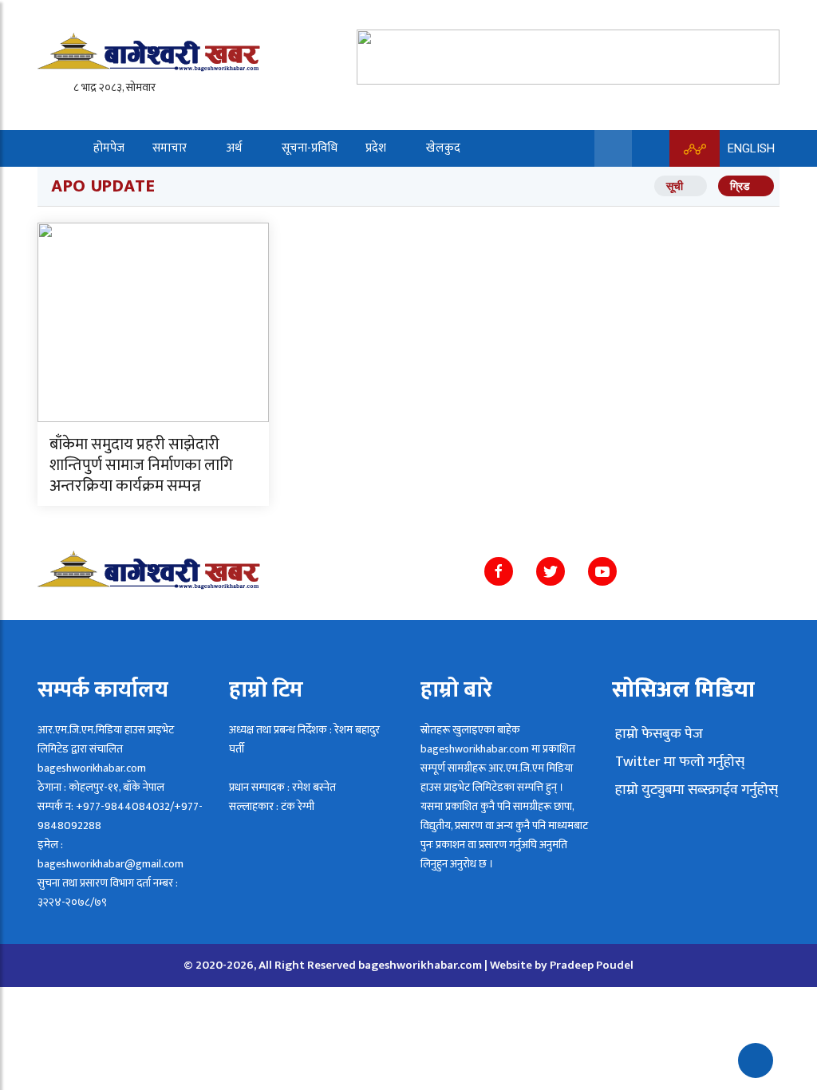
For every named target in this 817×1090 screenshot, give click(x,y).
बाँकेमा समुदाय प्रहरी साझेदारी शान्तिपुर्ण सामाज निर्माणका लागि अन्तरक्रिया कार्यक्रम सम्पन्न (141, 465)
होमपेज (108, 148)
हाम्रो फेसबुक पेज (657, 734)
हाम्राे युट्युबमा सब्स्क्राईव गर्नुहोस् (695, 790)
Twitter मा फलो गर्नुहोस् (678, 762)
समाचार (169, 148)
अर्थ (234, 148)
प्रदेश (375, 148)
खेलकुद (443, 148)
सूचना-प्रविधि (309, 148)
